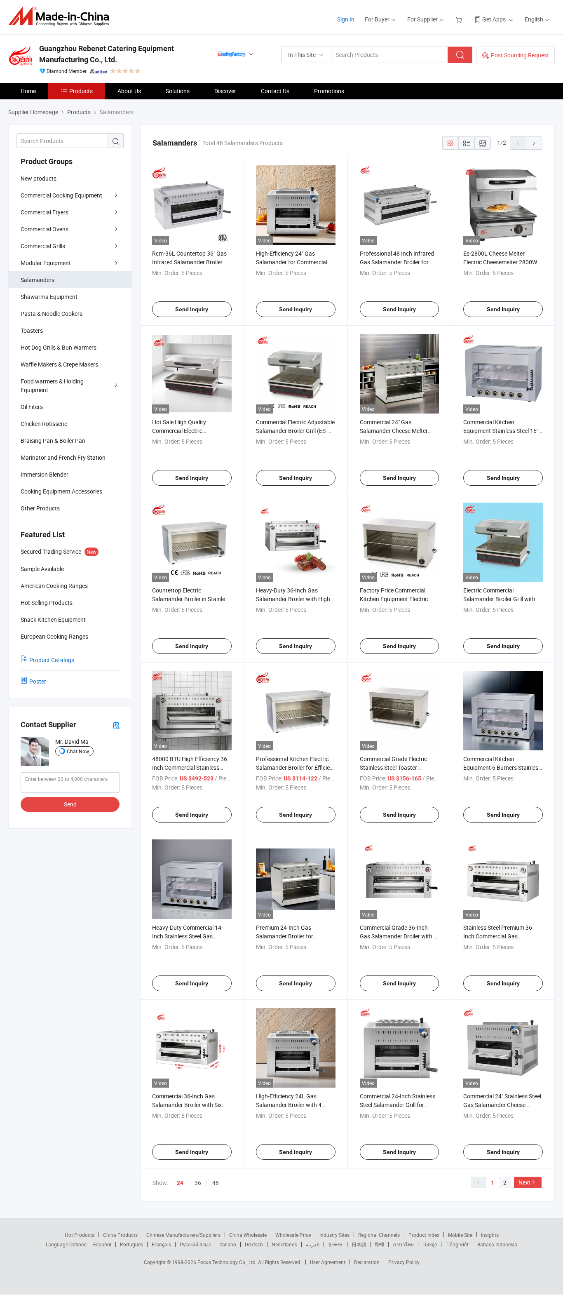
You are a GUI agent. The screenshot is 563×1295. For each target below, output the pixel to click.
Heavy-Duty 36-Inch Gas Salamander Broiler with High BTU (293, 598)
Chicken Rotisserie (44, 424)
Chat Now (78, 751)
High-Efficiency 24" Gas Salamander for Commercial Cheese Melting (291, 262)
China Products (120, 1235)
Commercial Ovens (44, 229)
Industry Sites (334, 1235)
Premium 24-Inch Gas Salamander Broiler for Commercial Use (284, 936)
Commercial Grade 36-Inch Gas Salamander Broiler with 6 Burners (398, 936)
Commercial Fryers (44, 212)
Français (161, 1244)
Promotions (329, 91)
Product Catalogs (51, 660)
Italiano (227, 1244)
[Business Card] (116, 725)
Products (81, 91)
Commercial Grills (43, 246)
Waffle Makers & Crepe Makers (59, 364)
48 (215, 1183)
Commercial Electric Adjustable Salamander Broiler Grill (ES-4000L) (295, 430)
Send (70, 804)
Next (524, 1182)
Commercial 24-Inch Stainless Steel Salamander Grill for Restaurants (397, 1104)
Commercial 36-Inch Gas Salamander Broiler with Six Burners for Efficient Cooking (188, 1104)
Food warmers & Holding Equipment (52, 385)
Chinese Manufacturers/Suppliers (183, 1235)
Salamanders (37, 280)
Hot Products (79, 1235)
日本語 (359, 1244)
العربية (312, 1244)
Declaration (367, 1262)
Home (28, 91)
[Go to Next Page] (534, 143)
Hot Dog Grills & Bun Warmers (58, 347)
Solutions (178, 91)
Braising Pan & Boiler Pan (53, 440)
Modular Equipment (46, 263)
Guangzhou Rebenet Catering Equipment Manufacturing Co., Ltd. (106, 54)
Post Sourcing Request (520, 55)
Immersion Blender (44, 474)
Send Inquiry (191, 309)
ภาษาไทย (403, 1244)
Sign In (345, 19)
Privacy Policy (404, 1262)
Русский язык (195, 1244)
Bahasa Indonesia (497, 1244)
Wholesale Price (293, 1235)
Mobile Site (460, 1235)
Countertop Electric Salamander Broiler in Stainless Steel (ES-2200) (191, 598)
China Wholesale (248, 1235)
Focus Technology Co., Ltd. (227, 1262)
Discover (225, 91)
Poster (37, 681)
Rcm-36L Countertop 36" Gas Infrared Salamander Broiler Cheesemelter (189, 262)
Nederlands (284, 1244)
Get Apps (494, 19)
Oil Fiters (32, 407)
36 (198, 1183)
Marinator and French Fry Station (63, 457)
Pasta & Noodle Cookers (51, 313)
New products (38, 178)
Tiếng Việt (457, 1244)
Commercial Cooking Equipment (61, 195)
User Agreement (327, 1262)
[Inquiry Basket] (459, 19)
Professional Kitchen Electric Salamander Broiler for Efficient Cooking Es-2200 (295, 767)
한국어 (335, 1244)
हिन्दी (379, 1244)
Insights (490, 1235)
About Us (129, 91)
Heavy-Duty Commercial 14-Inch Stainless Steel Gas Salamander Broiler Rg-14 (187, 936)
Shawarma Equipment (49, 297)
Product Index (423, 1235)
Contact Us (275, 91)
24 (180, 1183)
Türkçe (429, 1244)
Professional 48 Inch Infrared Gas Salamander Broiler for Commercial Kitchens (397, 262)
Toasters (32, 330)
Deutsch (254, 1244)
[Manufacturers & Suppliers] (61, 16)
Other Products (40, 508)
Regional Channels (379, 1235)
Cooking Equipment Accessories (61, 491)
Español (102, 1244)
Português (131, 1244)
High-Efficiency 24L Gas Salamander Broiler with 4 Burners (288, 1104)
